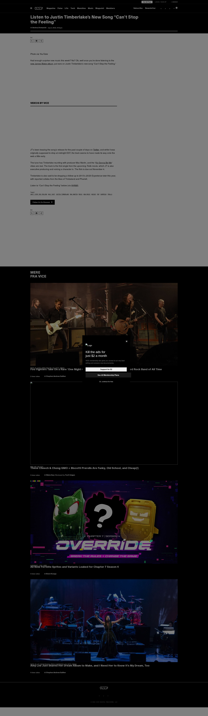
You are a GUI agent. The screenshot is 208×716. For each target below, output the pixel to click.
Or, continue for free (106, 381)
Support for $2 (106, 369)
